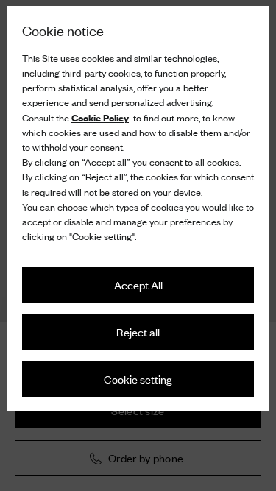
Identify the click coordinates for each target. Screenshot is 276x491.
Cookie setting (138, 378)
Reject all (138, 331)
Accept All (138, 284)
